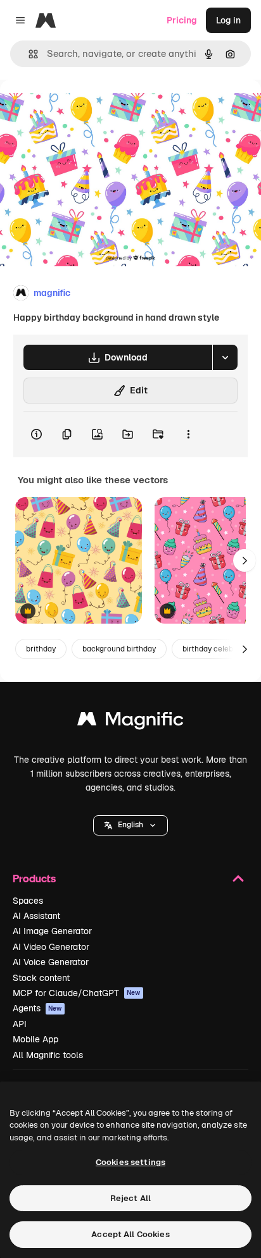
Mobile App (35, 1039)
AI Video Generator (51, 947)
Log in (228, 20)
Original (81, 108)
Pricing (182, 20)
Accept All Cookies (130, 1234)
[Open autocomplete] (28, 54)
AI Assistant (36, 916)
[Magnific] (130, 722)
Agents (37, 1008)
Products (34, 878)
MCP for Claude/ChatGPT (77, 993)
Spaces (28, 900)
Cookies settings (130, 1162)
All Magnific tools (48, 1055)
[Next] (244, 560)
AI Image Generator (52, 931)
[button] (130, 825)
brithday (41, 649)
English (130, 825)
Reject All (130, 1198)
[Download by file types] (225, 357)
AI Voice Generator (51, 962)
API (20, 1024)
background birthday (119, 649)
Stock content (41, 978)
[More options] (188, 434)
